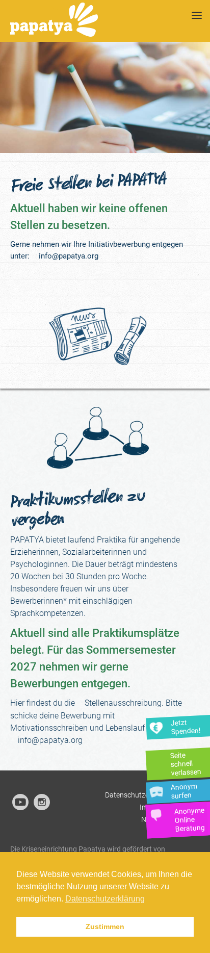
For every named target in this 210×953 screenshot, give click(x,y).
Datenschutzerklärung (140, 795)
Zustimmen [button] (105, 926)
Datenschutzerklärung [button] (105, 898)
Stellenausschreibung (123, 703)
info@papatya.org (68, 256)
